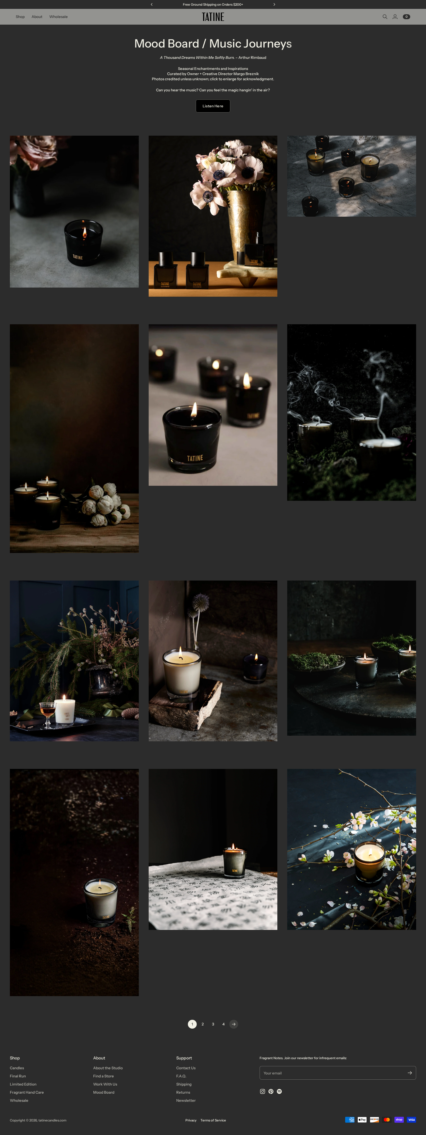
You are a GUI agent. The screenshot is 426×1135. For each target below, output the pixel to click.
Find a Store (103, 1076)
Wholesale (19, 1100)
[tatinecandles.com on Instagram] (263, 1091)
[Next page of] (233, 1024)
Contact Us (185, 1068)
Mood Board (103, 1092)
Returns (183, 1092)
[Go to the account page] (395, 17)
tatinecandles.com (52, 1120)
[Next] (274, 4)
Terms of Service (213, 1120)
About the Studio (108, 1068)
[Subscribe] (410, 1073)
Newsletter (186, 1100)
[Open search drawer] (385, 17)
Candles (17, 1068)
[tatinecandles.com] (213, 17)
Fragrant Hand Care (27, 1092)
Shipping (184, 1084)
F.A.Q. (181, 1076)
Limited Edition (23, 1084)
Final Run (18, 1076)
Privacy (190, 1120)
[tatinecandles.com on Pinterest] (271, 1091)
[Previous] (151, 4)
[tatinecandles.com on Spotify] (279, 1091)
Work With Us (105, 1084)
